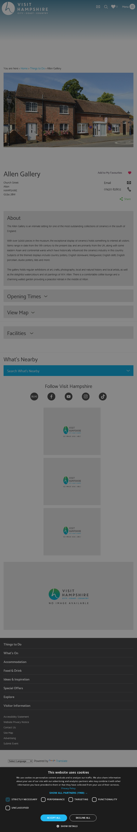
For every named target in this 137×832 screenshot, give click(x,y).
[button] (68, 793)
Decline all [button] (83, 817)
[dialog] (68, 799)
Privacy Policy (68, 788)
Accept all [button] (53, 817)
